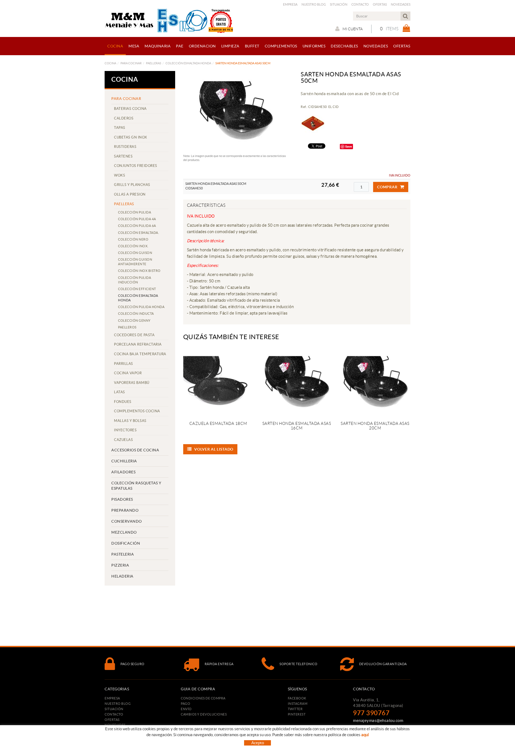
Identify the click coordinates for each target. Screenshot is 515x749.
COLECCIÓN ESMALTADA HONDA (188, 63)
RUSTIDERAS (125, 147)
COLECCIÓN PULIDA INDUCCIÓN (134, 280)
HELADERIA (122, 576)
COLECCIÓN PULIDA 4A (137, 219)
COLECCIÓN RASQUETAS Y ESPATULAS (136, 485)
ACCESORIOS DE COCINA (135, 450)
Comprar (387, 187)
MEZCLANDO (124, 532)
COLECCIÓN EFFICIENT (137, 289)
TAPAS (119, 128)
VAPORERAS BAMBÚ (131, 383)
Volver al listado (213, 449)
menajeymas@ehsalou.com (378, 720)
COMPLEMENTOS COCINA (137, 411)
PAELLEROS (127, 327)
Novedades (400, 4)
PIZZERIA (120, 565)
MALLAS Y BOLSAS (130, 421)
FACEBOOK (297, 698)
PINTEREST (297, 714)
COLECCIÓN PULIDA (134, 212)
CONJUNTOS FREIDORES (135, 166)
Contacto (360, 4)
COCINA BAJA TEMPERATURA (140, 354)
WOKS (119, 175)
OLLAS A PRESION (130, 194)
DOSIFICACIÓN (125, 543)
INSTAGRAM (298, 703)
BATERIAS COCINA (130, 109)
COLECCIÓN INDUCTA (136, 313)
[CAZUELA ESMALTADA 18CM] (218, 382)
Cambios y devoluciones (204, 714)
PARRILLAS (123, 364)
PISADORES (122, 499)
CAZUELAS (123, 440)
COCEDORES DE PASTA (134, 335)
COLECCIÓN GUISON (135, 252)
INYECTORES (125, 430)
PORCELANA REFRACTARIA (138, 344)
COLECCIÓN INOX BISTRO (139, 270)
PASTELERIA (122, 554)
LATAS (119, 392)
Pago (185, 703)
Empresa (290, 4)
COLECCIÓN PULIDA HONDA (141, 307)
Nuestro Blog (313, 4)
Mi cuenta (353, 29)
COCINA (110, 63)
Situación (338, 4)
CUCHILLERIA (124, 461)
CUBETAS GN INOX (130, 137)
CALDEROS (123, 118)
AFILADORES (123, 472)
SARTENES (123, 156)
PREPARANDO (124, 510)
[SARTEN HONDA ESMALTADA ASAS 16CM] (297, 382)
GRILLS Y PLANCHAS (132, 185)
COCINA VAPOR (128, 373)
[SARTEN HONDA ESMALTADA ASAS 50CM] (236, 111)
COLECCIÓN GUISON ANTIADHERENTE (135, 262)
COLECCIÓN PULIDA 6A (137, 225)
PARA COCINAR (131, 63)
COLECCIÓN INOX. (133, 246)
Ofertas (380, 4)
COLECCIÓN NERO (133, 239)
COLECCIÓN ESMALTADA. (138, 232)
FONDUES (122, 402)
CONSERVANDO (126, 521)
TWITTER (295, 709)
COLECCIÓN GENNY (134, 320)
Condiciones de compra (203, 698)
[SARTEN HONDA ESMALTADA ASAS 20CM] (375, 382)
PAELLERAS (153, 63)
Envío (186, 709)
